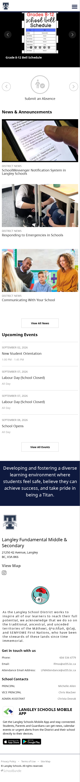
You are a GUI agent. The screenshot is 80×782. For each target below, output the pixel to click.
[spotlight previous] (8, 34)
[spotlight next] (72, 34)
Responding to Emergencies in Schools (32, 235)
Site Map (45, 761)
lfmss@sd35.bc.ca (65, 664)
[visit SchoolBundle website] (39, 771)
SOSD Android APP (31, 742)
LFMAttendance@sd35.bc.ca (58, 670)
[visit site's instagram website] (4, 573)
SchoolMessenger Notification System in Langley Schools (34, 172)
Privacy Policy (8, 761)
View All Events (40, 447)
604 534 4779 (68, 657)
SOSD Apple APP (12, 742)
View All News (40, 323)
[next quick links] (73, 86)
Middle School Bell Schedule (26, 57)
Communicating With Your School (28, 300)
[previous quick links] (6, 86)
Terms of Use (28, 761)
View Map (11, 565)
